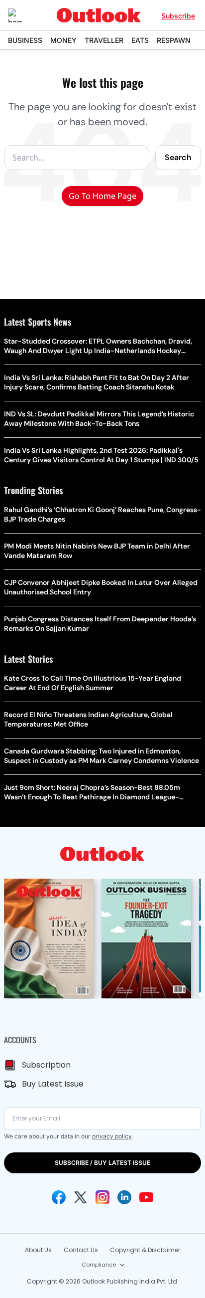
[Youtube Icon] (146, 1197)
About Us (38, 1250)
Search (178, 157)
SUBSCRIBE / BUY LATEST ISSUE (102, 1162)
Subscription (46, 1065)
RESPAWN (174, 40)
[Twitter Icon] (81, 1197)
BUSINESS (25, 40)
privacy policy (111, 1136)
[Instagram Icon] (102, 1197)
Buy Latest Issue (53, 1084)
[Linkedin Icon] (124, 1197)
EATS (140, 40)
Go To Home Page (102, 195)
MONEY (63, 40)
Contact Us (81, 1250)
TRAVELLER (104, 40)
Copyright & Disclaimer (145, 1250)
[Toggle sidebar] (22, 15)
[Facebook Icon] (59, 1197)
